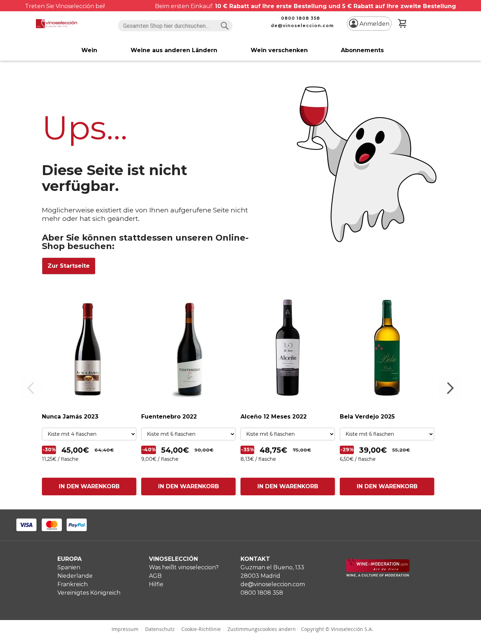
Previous (31, 388)
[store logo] (56, 23)
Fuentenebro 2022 (169, 416)
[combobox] (175, 25)
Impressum (125, 629)
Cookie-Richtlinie (201, 629)
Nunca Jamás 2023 (70, 416)
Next (449, 388)
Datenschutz (160, 629)
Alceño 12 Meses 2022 (274, 416)
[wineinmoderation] (378, 575)
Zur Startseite (69, 265)
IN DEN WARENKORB (89, 486)
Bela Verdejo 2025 (367, 416)
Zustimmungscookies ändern (261, 629)
